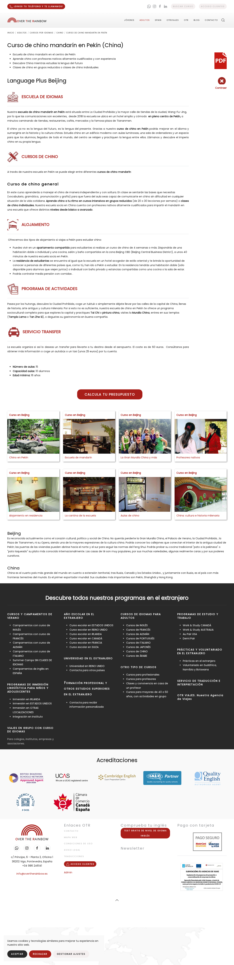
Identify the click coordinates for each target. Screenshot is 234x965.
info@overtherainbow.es (32, 874)
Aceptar (17, 954)
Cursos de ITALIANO (138, 642)
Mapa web (70, 837)
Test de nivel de (145, 833)
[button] (223, 20)
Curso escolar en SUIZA (84, 647)
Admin (68, 872)
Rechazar (40, 954)
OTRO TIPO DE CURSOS (138, 667)
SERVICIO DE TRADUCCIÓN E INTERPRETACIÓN (198, 682)
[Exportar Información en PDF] (220, 60)
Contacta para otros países (87, 670)
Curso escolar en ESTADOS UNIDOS (91, 625)
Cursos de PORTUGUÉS (140, 638)
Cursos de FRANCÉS (138, 630)
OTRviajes (173, 20)
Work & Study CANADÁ (197, 625)
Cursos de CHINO (137, 651)
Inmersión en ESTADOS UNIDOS (32, 703)
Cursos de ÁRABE (136, 656)
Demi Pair (189, 638)
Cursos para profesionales (142, 674)
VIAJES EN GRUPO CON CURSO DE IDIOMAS (30, 729)
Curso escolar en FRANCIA (85, 642)
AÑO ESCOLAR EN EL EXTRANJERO (79, 616)
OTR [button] (186, 20)
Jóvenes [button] (129, 20)
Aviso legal (72, 849)
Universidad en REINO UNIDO (87, 666)
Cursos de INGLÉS (137, 625)
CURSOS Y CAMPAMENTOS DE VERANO (29, 616)
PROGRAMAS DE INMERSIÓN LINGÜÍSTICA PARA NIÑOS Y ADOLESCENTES (28, 688)
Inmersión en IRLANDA (26, 699)
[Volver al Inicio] (27, 20)
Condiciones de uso (78, 843)
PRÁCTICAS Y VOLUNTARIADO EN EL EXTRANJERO (199, 651)
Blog (197, 20)
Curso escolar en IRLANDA (85, 634)
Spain (158, 20)
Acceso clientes (213, 6)
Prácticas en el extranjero (199, 661)
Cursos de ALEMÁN (137, 634)
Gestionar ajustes (71, 954)
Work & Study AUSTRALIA (198, 630)
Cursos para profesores (141, 679)
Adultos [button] (144, 20)
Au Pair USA (190, 634)
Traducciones (74, 856)
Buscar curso (183, 6)
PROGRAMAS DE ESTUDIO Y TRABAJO (197, 616)
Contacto (211, 20)
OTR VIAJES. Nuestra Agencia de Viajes (200, 697)
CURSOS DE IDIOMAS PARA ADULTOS (141, 616)
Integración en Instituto (28, 716)
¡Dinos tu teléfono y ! (38, 6)
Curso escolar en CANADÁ (85, 638)
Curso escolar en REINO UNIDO (88, 630)
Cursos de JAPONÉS (138, 647)
